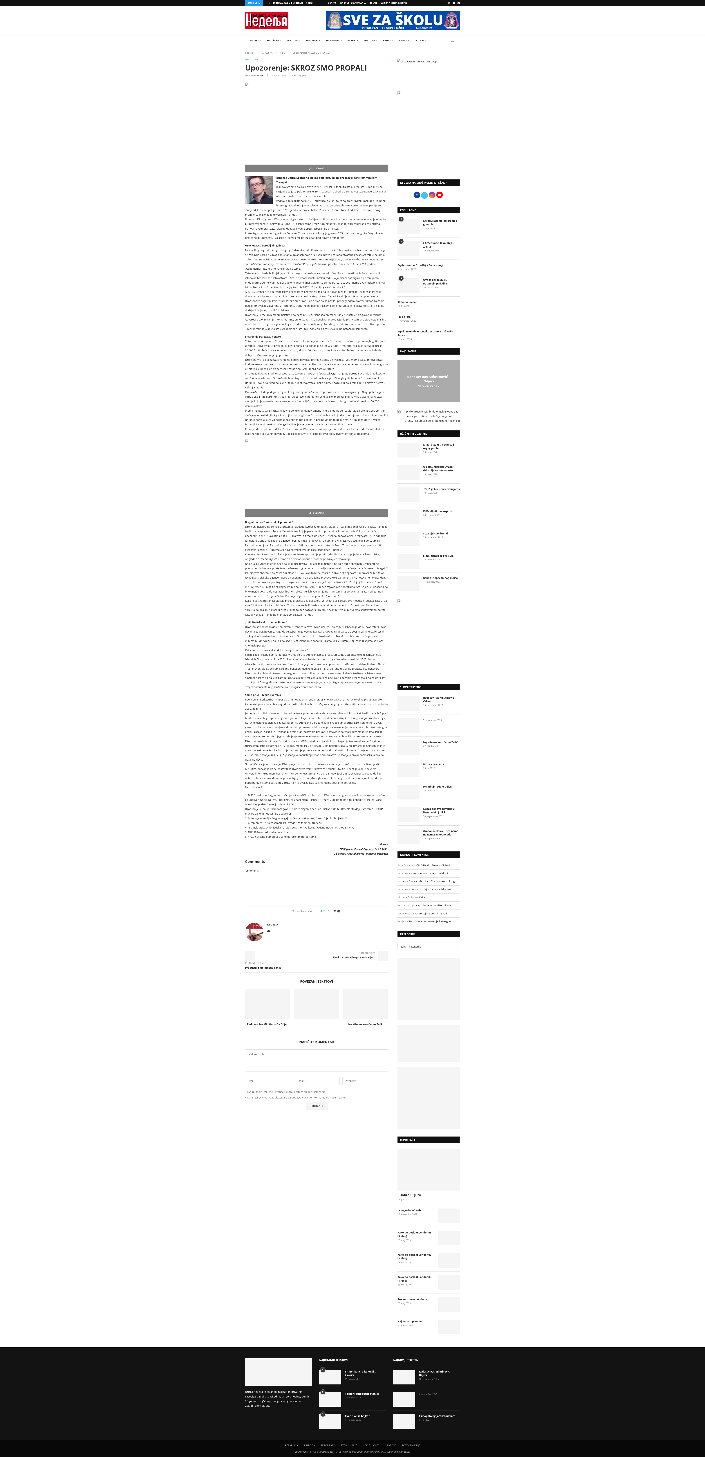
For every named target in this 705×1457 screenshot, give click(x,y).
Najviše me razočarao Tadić (365, 1024)
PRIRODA (309, 1445)
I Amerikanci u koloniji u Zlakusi (438, 244)
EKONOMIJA (332, 40)
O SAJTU (332, 2)
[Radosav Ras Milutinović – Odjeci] (267, 1004)
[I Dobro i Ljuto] (428, 1170)
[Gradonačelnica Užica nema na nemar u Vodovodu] (408, 836)
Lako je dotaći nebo (409, 1210)
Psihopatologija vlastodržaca (437, 1416)
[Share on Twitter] (331, 911)
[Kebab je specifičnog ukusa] (408, 583)
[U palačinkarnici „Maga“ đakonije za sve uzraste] (408, 472)
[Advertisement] (428, 146)
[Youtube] (454, 3)
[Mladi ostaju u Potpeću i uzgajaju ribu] (408, 450)
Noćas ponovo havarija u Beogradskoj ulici (439, 810)
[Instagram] (449, 3)
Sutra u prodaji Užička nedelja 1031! (431, 889)
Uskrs (400, 881)
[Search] (458, 40)
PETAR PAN (292, 1445)
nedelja (261, 75)
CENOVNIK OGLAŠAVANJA (352, 2)
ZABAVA (391, 1445)
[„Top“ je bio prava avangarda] (408, 494)
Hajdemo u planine (409, 1321)
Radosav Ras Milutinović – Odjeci (292, 3)
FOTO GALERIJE (411, 1445)
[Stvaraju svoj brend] (408, 539)
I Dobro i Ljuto (409, 1195)
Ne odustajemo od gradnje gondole (440, 222)
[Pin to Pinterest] (335, 911)
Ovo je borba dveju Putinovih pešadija (435, 281)
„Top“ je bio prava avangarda (441, 489)
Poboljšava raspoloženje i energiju (430, 921)
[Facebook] (441, 3)
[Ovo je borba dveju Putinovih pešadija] (408, 285)
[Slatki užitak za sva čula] (408, 561)
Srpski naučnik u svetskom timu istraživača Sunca (425, 333)
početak (249, 52)
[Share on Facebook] (328, 911)
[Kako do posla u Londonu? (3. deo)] (449, 1238)
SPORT (403, 40)
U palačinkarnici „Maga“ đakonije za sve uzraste (438, 468)
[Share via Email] (338, 911)
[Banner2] (428, 1043)
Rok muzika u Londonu (412, 1299)
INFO (282, 52)
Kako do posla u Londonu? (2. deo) (414, 1256)
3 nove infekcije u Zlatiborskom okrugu (432, 881)
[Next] (269, 3)
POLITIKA (292, 40)
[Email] (459, 3)
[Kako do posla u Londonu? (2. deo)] (449, 1260)
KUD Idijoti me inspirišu (438, 511)
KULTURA (369, 40)
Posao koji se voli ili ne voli (431, 913)
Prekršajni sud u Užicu (437, 786)
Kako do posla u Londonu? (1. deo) (414, 1278)
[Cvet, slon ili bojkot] (330, 1421)
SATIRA (387, 40)
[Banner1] (428, 989)
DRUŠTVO (273, 40)
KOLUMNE (312, 40)
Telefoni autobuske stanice (362, 1393)
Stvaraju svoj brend (435, 533)
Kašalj (422, 897)
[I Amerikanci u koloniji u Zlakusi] (408, 248)
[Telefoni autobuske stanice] (330, 1399)
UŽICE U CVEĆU (372, 1445)
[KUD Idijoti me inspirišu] (408, 516)
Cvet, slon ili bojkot (357, 1416)
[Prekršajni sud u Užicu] (408, 792)
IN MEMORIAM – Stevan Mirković (431, 865)
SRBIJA (351, 40)
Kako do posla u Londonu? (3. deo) (414, 1234)
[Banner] (428, 1098)
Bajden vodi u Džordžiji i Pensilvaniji (420, 265)
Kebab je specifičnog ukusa (440, 578)
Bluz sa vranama (433, 764)
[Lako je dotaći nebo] (449, 1216)
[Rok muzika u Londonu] (449, 1304)
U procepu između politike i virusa (430, 905)
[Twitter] (445, 3)
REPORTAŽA (328, 1445)
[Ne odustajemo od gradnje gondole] (408, 226)
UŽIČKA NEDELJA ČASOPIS (394, 2)
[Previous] (265, 3)
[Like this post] (324, 911)
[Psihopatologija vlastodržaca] (404, 1421)
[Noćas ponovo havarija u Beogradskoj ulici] (408, 814)
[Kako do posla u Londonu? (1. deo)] (449, 1282)
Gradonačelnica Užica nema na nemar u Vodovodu (440, 832)
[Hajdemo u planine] (449, 1327)
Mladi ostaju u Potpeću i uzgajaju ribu (438, 446)
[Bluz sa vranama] (408, 770)
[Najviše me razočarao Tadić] (365, 1004)
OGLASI (373, 2)
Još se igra (404, 316)
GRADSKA (253, 40)
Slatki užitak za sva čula (438, 555)
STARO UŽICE (349, 1445)
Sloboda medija (407, 302)
